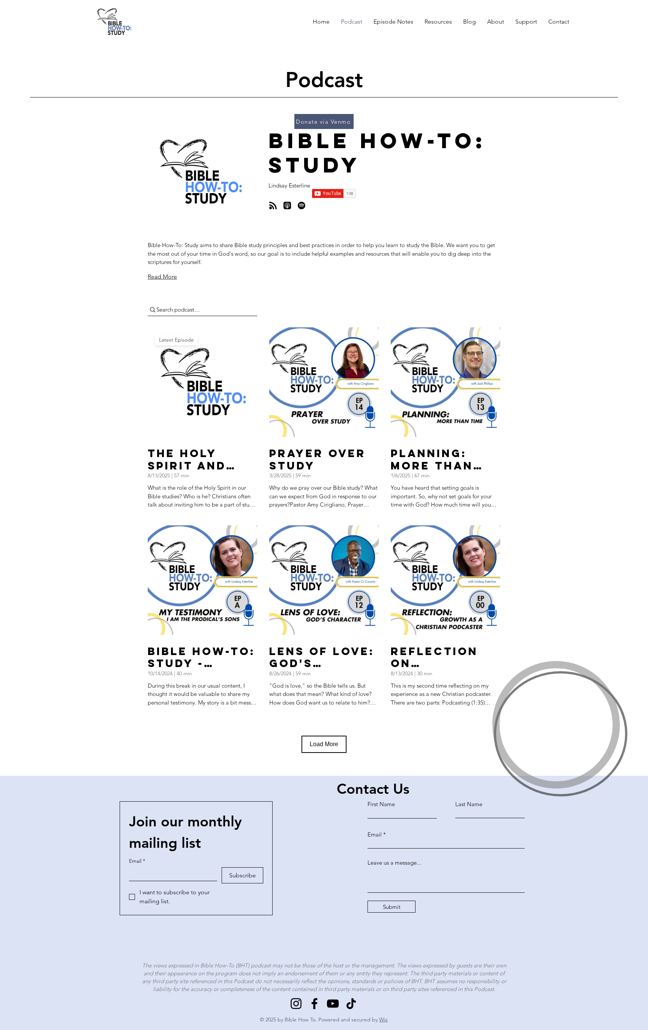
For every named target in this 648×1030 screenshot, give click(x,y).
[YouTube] (333, 1003)
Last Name (468, 804)
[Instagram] (296, 1003)
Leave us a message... (394, 862)
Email (137, 861)
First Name (381, 804)
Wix (383, 1019)
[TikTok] (351, 1003)
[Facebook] (314, 1003)
